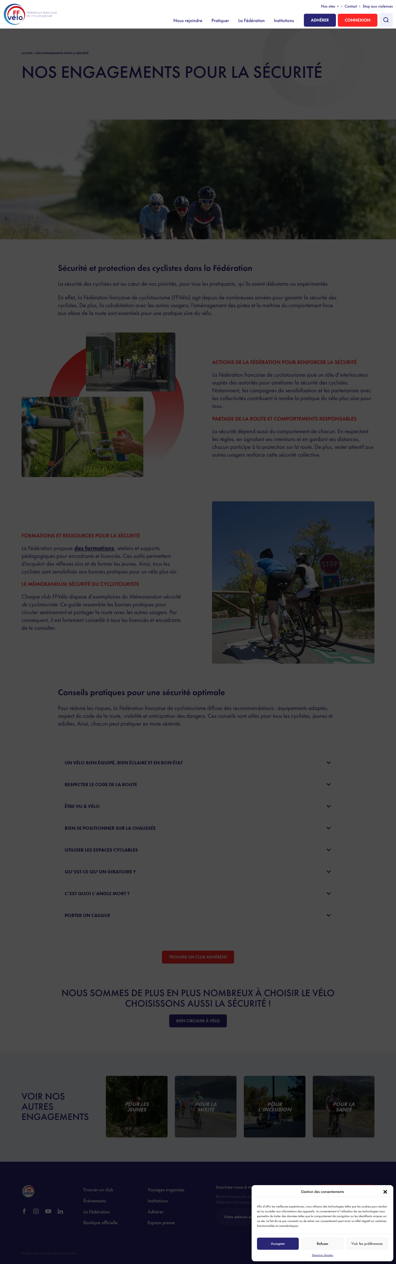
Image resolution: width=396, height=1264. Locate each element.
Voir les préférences (367, 1243)
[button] (385, 1192)
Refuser (322, 1243)
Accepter (278, 1243)
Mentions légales (322, 1255)
